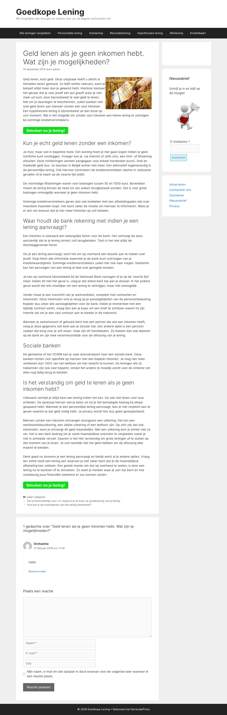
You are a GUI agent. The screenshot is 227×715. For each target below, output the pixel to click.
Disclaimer (176, 195)
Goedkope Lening (50, 12)
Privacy (174, 206)
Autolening (96, 33)
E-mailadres (180, 141)
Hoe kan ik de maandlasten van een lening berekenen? (59, 504)
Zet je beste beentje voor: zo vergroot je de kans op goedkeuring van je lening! (73, 500)
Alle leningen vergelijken (35, 33)
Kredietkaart (198, 33)
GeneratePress (140, 709)
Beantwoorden (37, 571)
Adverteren (177, 184)
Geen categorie (36, 496)
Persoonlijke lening (70, 33)
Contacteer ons (180, 190)
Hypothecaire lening (150, 33)
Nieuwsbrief (178, 200)
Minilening (176, 33)
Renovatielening (120, 33)
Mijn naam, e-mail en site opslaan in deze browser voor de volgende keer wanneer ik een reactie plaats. (87, 674)
